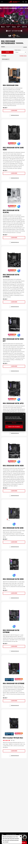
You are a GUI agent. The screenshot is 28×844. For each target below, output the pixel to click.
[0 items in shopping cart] (26, 2)
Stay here (14, 422)
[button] (2, 2)
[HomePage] (2, 834)
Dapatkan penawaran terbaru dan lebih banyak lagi (13, 840)
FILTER (7, 52)
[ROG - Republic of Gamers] (14, 2)
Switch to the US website (14, 426)
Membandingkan (15, 115)
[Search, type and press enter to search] (23, 2)
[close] (24, 414)
